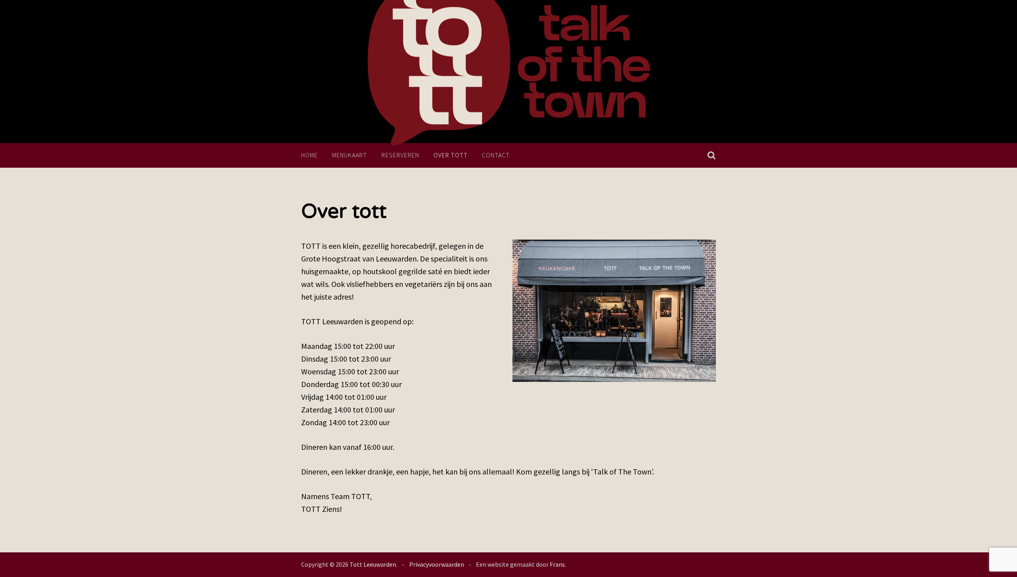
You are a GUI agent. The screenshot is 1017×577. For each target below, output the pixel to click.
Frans (557, 564)
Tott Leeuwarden (373, 564)
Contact (496, 155)
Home (309, 155)
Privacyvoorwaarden (436, 564)
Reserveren (400, 155)
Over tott (450, 155)
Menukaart (349, 155)
